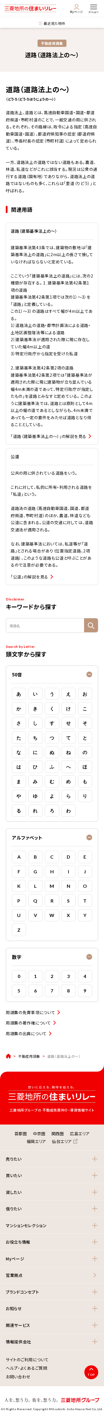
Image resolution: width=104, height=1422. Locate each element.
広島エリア (80, 1133)
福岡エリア (37, 1141)
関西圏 (57, 1133)
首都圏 (20, 1133)
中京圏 (39, 1133)
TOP (91, 1374)
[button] (52, 674)
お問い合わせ (18, 1377)
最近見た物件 (54, 23)
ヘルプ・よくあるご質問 (26, 1368)
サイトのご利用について (27, 1359)
